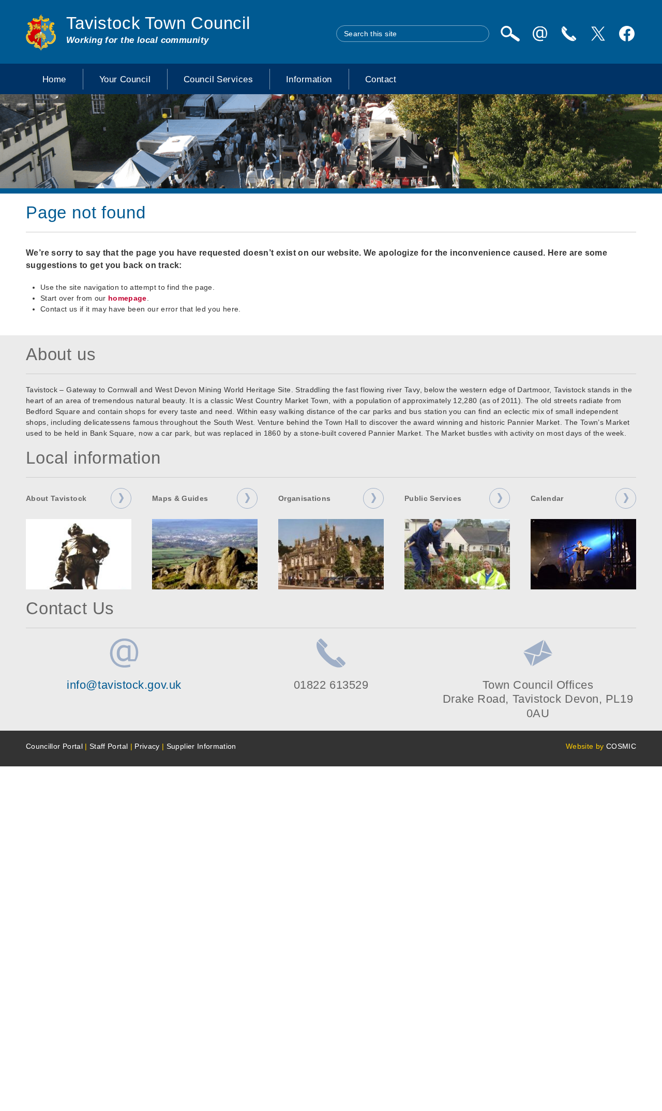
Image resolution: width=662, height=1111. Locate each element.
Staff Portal (108, 746)
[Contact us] (569, 33)
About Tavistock (56, 498)
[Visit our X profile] (598, 33)
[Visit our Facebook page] (627, 33)
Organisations (304, 498)
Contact (381, 79)
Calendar (547, 498)
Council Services (218, 79)
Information (309, 79)
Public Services (432, 498)
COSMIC (621, 746)
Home (54, 79)
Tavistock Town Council (158, 23)
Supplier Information (201, 746)
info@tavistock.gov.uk (124, 684)
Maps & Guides (180, 498)
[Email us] (540, 33)
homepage (127, 298)
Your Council (125, 79)
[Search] (510, 33)
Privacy (146, 746)
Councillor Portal (54, 746)
